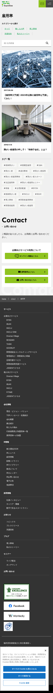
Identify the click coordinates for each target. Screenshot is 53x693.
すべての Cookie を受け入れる (24, 669)
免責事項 (10, 485)
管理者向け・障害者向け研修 (18, 356)
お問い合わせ (9, 571)
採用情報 (7, 493)
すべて (7, 29)
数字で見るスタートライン (17, 508)
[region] (24, 669)
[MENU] (49, 3)
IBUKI (39, 194)
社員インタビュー (13, 500)
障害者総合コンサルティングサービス (21, 352)
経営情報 (10, 457)
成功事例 (23, 171)
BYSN (35, 188)
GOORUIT (10, 348)
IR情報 (6, 442)
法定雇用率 (10, 182)
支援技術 (8, 33)
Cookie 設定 (24, 683)
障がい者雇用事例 (13, 176)
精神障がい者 (11, 194)
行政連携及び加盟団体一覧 (17, 431)
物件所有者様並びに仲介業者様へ (17, 643)
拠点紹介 (10, 423)
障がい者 (9, 171)
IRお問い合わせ (12, 477)
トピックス (10, 521)
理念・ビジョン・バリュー (17, 411)
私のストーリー (23, 33)
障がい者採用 (40, 171)
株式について (11, 469)
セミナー (7, 554)
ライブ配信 (10, 561)
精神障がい (10, 165)
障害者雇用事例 (26, 200)
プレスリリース (12, 525)
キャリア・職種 (12, 504)
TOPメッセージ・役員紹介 (17, 415)
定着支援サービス (13, 360)
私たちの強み (11, 427)
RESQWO (10, 340)
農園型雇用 (26, 165)
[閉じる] (45, 650)
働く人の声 (19, 29)
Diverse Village (12, 336)
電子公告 (10, 481)
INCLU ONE (11, 332)
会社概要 (10, 419)
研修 (7, 188)
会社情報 (7, 404)
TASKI (9, 344)
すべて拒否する (24, 676)
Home (4, 299)
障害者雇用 (10, 205)
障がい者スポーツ (34, 176)
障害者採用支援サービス (16, 364)
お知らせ (7, 514)
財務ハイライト (12, 461)
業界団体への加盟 (13, 435)
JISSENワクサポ (13, 368)
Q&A (40, 165)
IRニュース (10, 453)
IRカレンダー (11, 473)
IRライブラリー (12, 465)
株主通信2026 (12, 449)
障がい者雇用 (27, 205)
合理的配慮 (21, 188)
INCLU (26, 194)
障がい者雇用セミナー (31, 182)
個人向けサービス (11, 372)
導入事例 (33, 29)
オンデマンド (11, 565)
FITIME (9, 392)
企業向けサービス (11, 316)
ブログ (13, 299)
